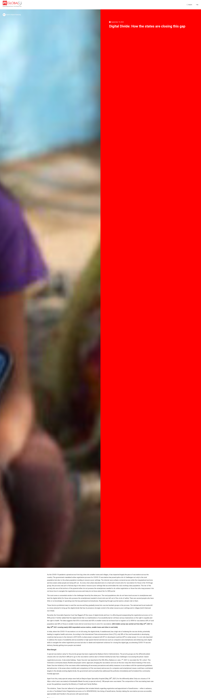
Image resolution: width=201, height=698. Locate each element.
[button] (197, 5)
